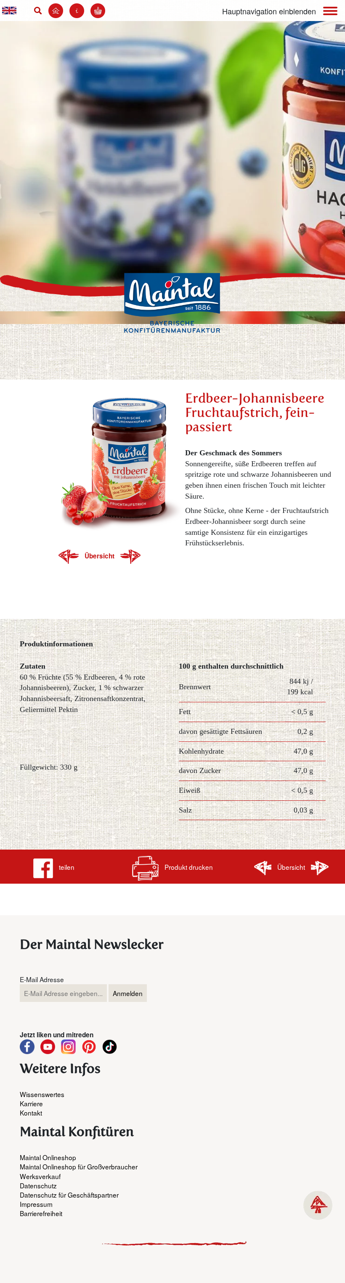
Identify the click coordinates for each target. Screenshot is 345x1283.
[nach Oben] (317, 1205)
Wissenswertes (42, 1094)
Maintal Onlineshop (48, 1157)
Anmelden (128, 993)
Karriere (31, 1103)
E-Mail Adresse (42, 979)
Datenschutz (38, 1185)
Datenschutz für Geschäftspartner (69, 1194)
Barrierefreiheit (41, 1213)
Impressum (36, 1204)
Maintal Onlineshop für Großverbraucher (79, 1166)
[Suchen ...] (40, 10)
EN (9, 10)
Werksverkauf (40, 1176)
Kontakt (31, 1112)
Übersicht (100, 555)
